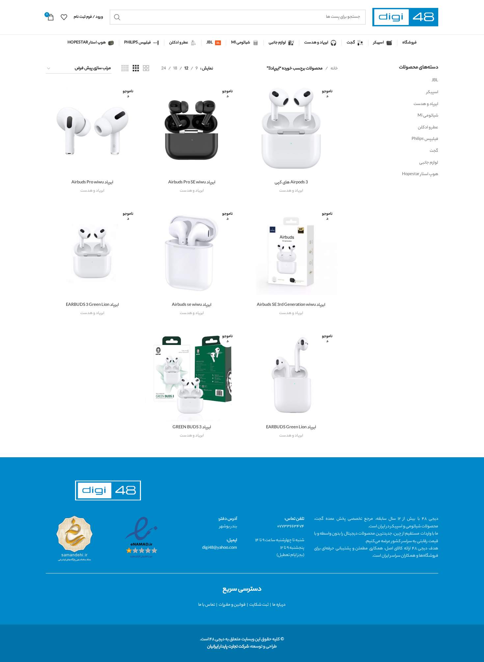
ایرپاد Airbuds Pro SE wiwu (191, 182)
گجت (434, 150)
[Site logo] (405, 17)
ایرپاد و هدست (426, 104)
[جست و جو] (117, 17)
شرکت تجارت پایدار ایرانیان (228, 646)
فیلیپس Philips (425, 139)
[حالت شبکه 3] (136, 68)
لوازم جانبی (428, 162)
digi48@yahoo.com (219, 547)
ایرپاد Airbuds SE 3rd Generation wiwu (291, 305)
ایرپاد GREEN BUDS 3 (192, 427)
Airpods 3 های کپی (291, 182)
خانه (334, 68)
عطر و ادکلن (428, 127)
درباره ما (278, 604)
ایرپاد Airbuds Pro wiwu (92, 182)
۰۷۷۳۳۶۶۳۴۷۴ (290, 526)
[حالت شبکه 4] (124, 68)
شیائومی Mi (427, 115)
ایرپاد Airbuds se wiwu (191, 305)
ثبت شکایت (259, 604)
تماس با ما (206, 604)
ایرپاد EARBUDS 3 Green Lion (92, 305)
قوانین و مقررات (232, 604)
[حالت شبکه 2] (146, 68)
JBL (435, 80)
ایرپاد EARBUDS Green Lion (291, 427)
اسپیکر (432, 92)
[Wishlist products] (63, 17)
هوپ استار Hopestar (420, 174)
